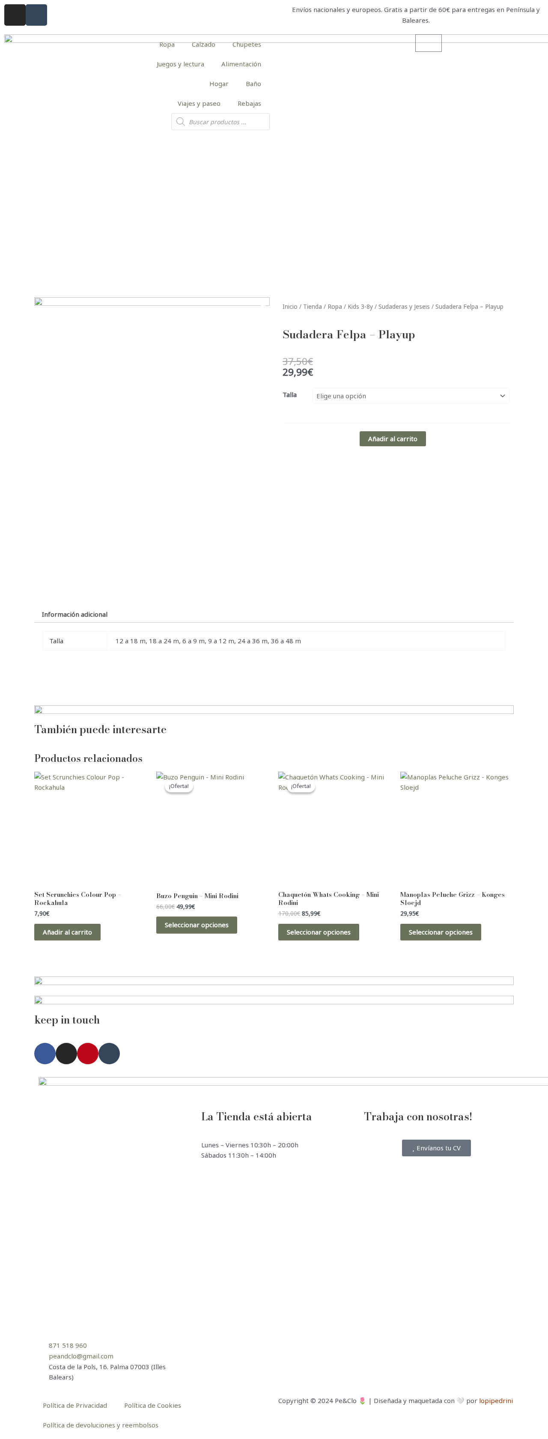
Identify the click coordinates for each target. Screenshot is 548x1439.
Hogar (219, 83)
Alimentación (241, 64)
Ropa (167, 44)
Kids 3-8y (360, 306)
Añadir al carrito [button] (67, 932)
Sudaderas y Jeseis (404, 306)
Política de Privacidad (75, 1405)
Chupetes (246, 44)
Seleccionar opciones (197, 924)
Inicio (290, 306)
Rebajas (249, 103)
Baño (253, 83)
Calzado (203, 44)
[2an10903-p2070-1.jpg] (152, 440)
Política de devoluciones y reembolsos (100, 1425)
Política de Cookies (152, 1405)
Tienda (312, 306)
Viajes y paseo (199, 103)
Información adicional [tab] (74, 614)
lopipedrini (496, 1400)
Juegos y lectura (180, 64)
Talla (290, 394)
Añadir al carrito (392, 438)
